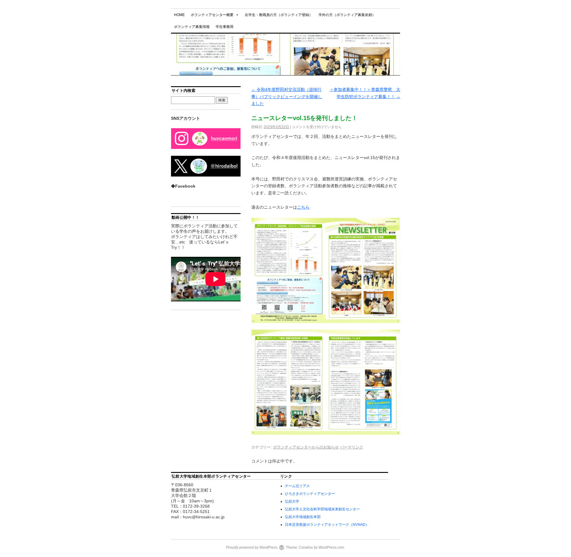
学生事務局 (224, 27)
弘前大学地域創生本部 (303, 517)
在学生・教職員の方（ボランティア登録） (279, 15)
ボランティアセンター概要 (212, 15)
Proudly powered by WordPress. (252, 547)
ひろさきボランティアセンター (310, 494)
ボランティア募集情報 (192, 27)
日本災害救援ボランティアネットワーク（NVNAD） (327, 525)
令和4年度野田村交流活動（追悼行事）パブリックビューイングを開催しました (286, 96)
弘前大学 (292, 501)
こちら (303, 207)
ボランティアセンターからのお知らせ (306, 447)
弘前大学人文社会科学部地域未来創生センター (322, 509)
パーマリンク (351, 447)
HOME (179, 15)
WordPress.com (331, 547)
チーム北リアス (297, 486)
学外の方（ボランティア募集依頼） (347, 15)
